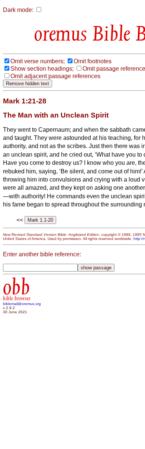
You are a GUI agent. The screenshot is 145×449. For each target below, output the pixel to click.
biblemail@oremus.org (22, 304)
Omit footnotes (93, 61)
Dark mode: (18, 10)
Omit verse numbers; (37, 61)
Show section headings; (42, 68)
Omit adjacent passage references (55, 76)
